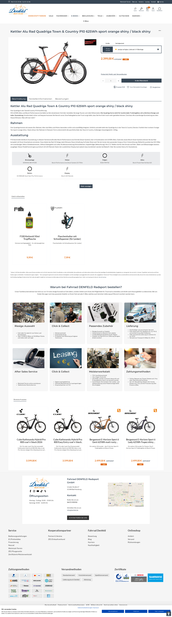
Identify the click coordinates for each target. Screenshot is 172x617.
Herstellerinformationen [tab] (40, 99)
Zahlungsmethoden (18, 569)
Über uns (134, 2)
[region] (86, 233)
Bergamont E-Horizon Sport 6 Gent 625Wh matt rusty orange (104, 440)
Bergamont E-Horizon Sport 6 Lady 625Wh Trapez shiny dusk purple (140, 440)
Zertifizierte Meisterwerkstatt (20, 554)
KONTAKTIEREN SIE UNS (78, 518)
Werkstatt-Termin (125, 2)
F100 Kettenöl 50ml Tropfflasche (30, 237)
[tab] (18, 99)
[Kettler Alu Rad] (160, 32)
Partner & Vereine (55, 536)
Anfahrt (131, 536)
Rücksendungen (134, 542)
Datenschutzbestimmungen (85, 607)
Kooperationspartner (59, 530)
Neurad (11, 545)
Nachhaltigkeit (93, 545)
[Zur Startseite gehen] (19, 9)
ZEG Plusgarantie (15, 551)
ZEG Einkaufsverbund (56, 539)
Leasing (147, 2)
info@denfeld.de (72, 510)
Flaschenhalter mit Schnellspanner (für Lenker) (67, 237)
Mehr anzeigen (86, 186)
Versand (131, 539)
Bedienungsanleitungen (17, 536)
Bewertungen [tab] (62, 99)
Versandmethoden (71, 569)
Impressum (96, 607)
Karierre (141, 2)
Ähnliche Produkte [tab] (20, 399)
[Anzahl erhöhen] (118, 81)
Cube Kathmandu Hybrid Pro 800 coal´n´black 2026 (31, 440)
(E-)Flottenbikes (14, 539)
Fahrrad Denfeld (97, 530)
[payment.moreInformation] (13, 581)
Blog (90, 539)
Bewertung (92, 536)
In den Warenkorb (141, 80)
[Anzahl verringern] (103, 81)
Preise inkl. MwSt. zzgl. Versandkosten (114, 74)
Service (161, 2)
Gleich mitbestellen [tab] (18, 196)
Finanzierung (13, 542)
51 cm (108, 49)
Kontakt (153, 2)
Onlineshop (134, 530)
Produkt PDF (120, 87)
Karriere (91, 542)
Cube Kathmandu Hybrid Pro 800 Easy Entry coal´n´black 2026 (67, 440)
